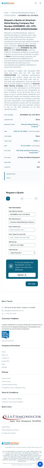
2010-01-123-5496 (20, 131)
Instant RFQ (5, 361)
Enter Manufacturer (15, 219)
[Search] (36, 3)
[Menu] (40, 3)
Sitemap (4, 367)
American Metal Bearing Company (23, 13)
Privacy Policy (6, 378)
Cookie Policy (6, 381)
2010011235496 (10, 15)
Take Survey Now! (8, 341)
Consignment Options (9, 433)
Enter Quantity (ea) (15, 226)
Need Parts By (13, 249)
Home (6, 13)
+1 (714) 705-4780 (10, 313)
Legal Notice (6, 427)
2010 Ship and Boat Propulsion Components (27, 151)
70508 (35, 141)
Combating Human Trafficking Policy (14, 387)
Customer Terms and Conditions (12, 402)
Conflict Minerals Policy (9, 384)
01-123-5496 (25, 146)
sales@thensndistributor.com (13, 310)
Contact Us (5, 358)
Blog (3, 364)
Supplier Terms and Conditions (12, 399)
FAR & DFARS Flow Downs (10, 430)
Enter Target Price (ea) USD (17, 234)
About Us (5, 355)
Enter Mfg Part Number (16, 211)
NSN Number (13, 242)
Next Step (31, 284)
